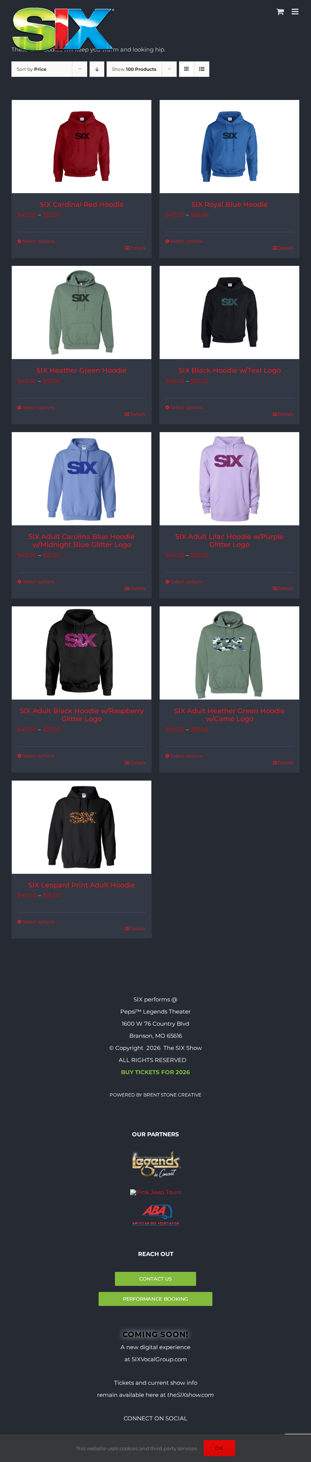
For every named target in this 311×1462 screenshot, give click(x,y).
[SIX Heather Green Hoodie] (81, 312)
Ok (219, 1448)
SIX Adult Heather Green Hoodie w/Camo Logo (229, 715)
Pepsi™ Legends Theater (155, 1011)
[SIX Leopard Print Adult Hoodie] (81, 827)
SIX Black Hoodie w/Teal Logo (230, 370)
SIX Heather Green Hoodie (81, 370)
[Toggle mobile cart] (280, 12)
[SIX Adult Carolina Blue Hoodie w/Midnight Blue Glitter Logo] (81, 478)
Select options (39, 241)
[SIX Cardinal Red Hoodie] (81, 146)
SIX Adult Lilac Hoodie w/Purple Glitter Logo (229, 541)
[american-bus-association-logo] (155, 1207)
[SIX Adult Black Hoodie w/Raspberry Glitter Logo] (81, 653)
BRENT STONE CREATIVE (171, 1095)
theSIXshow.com (190, 1394)
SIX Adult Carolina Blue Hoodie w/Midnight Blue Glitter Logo (81, 541)
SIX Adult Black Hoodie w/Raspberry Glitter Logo (82, 715)
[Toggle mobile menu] (296, 12)
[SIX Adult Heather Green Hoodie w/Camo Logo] (229, 653)
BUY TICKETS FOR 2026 (155, 1072)
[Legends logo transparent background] (155, 1149)
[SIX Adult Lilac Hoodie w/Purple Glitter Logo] (229, 478)
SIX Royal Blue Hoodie (230, 204)
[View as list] (201, 69)
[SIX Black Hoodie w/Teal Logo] (229, 312)
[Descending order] (97, 69)
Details (138, 248)
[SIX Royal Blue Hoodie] (229, 146)
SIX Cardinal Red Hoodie (82, 204)
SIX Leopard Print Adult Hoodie (81, 885)
